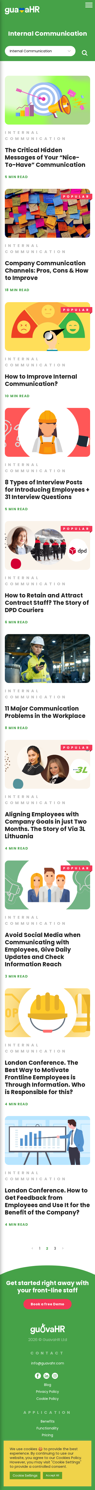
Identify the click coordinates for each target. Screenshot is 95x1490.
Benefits (48, 1421)
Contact (47, 1353)
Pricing (47, 1435)
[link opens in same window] (22, 9)
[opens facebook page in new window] (38, 1376)
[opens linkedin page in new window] (46, 1376)
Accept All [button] (52, 1475)
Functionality (47, 1428)
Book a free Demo (47, 1304)
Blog (47, 1384)
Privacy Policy (47, 1391)
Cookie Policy (47, 1398)
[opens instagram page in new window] (55, 1376)
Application (47, 1412)
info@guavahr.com (47, 1363)
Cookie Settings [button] (25, 1475)
